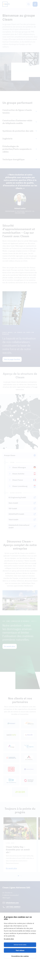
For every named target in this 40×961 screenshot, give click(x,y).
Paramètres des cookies (20, 956)
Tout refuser (20, 950)
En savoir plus (9, 939)
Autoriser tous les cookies (20, 944)
